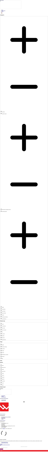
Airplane (3, 396)
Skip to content (2, 0)
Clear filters (1, 388)
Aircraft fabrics (3, 395)
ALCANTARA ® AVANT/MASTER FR (4, 398)
